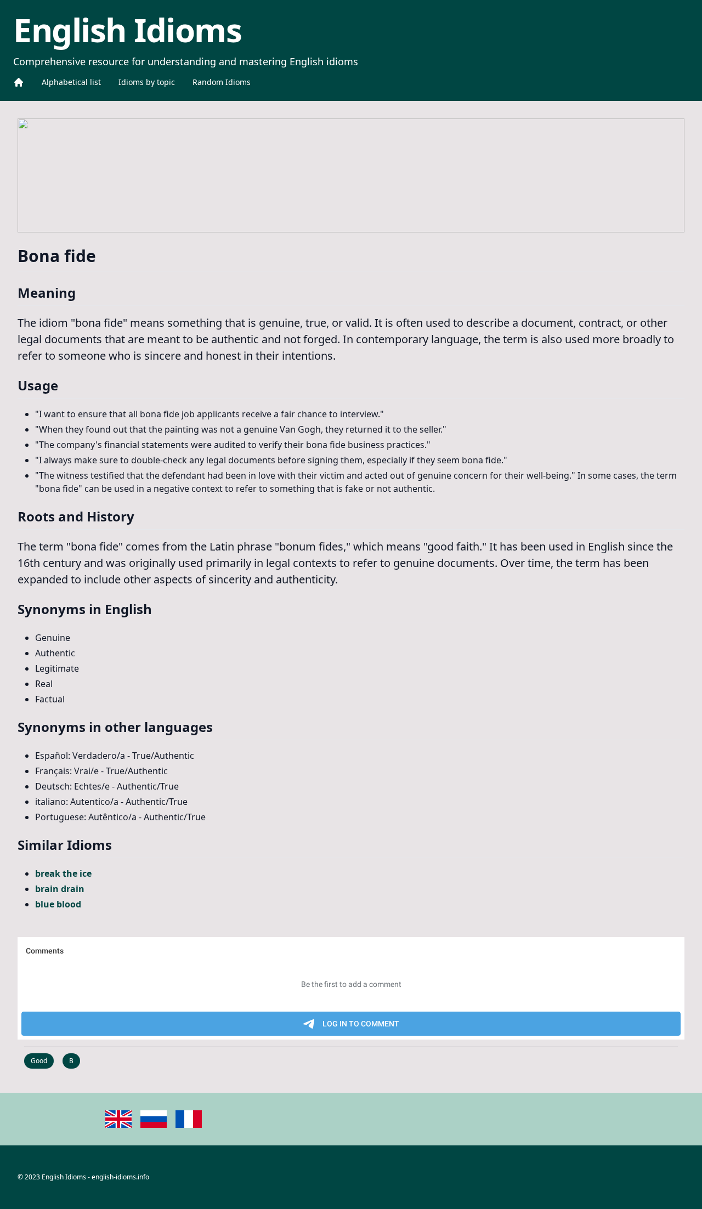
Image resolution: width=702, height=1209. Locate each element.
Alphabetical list (71, 82)
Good (39, 1060)
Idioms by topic (146, 82)
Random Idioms (222, 82)
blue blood (58, 904)
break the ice (63, 873)
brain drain (59, 889)
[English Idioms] (18, 82)
